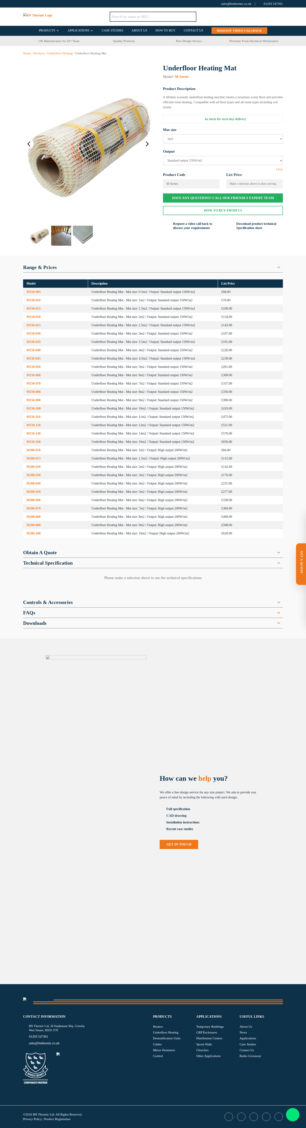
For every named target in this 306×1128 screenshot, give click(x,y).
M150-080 (33, 391)
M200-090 (33, 525)
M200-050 (33, 491)
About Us (139, 30)
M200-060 (33, 500)
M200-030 (33, 475)
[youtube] (42, 4)
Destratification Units (166, 1038)
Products (47, 30)
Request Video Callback (239, 30)
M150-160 (33, 441)
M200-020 (33, 466)
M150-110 (33, 416)
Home (27, 53)
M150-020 (33, 317)
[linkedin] (50, 4)
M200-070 (33, 508)
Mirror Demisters (164, 1050)
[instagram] (58, 4)
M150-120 (33, 425)
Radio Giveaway (250, 1056)
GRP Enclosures (206, 1032)
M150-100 (33, 408)
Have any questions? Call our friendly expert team (223, 198)
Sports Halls (204, 1044)
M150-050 (33, 367)
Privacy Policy (32, 1119)
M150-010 (33, 300)
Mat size (170, 130)
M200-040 (33, 483)
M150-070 (33, 383)
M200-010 (33, 450)
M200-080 (33, 516)
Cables (157, 1044)
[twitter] (25, 4)
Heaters (158, 1026)
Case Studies (112, 30)
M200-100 (33, 533)
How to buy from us (223, 210)
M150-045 (33, 358)
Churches (202, 1050)
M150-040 (33, 350)
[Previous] (29, 144)
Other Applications (208, 1056)
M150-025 (33, 325)
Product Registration (57, 1119)
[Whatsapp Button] (292, 1114)
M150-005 (33, 292)
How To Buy (165, 30)
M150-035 (33, 342)
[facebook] (33, 4)
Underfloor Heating (60, 53)
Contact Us (193, 30)
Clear (279, 169)
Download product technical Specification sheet (256, 226)
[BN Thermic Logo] (66, 16)
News (243, 1032)
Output (169, 151)
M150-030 (33, 333)
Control (158, 1056)
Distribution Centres (209, 1038)
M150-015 (33, 308)
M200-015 (33, 458)
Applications (78, 30)
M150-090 (33, 400)
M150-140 (33, 433)
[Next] (147, 144)
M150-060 (33, 375)
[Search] (190, 16)
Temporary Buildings (210, 1026)
